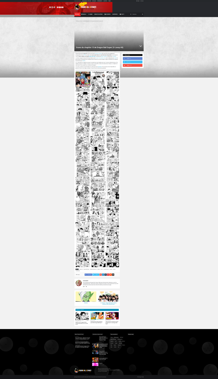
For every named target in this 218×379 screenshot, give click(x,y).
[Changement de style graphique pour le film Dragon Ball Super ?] (97, 316)
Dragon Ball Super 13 (93, 269)
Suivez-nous (131, 334)
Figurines (111, 341)
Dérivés (115, 14)
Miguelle (100, 363)
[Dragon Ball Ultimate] (85, 7)
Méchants (120, 343)
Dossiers (108, 14)
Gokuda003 (85, 280)
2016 (85, 54)
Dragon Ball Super (86, 269)
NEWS (77, 14)
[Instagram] (141, 377)
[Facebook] (137, 377)
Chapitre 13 (81, 269)
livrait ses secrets (98, 53)
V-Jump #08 (78, 270)
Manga (84, 14)
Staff (122, 14)
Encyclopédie (98, 14)
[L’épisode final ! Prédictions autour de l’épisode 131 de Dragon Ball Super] (112, 316)
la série (115, 57)
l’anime (84, 60)
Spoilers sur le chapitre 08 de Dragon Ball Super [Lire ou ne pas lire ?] (82, 323)
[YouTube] (140, 377)
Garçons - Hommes (122, 341)
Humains (111, 343)
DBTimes (121, 337)
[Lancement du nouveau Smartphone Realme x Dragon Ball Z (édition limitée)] (95, 345)
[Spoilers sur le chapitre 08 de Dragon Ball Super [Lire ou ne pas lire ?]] (82, 316)
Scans (102, 269)
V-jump (114, 269)
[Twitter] (139, 377)
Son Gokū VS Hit (106, 269)
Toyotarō (114, 56)
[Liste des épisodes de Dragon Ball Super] (95, 360)
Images (116, 343)
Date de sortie (116, 337)
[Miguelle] (95, 364)
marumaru (100, 66)
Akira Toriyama (104, 56)
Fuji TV (116, 341)
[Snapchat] (143, 377)
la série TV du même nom (100, 57)
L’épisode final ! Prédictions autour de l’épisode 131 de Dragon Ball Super (112, 322)
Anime (90, 14)
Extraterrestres (120, 339)
